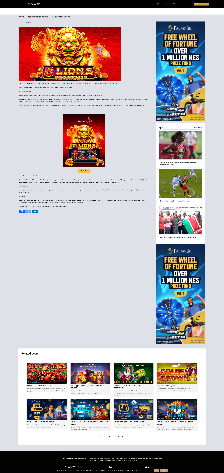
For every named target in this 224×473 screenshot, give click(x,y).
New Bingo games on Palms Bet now (130, 422)
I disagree (164, 470)
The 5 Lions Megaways (27, 83)
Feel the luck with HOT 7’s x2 (39, 385)
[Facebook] (22, 211)
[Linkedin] (35, 211)
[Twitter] (28, 211)
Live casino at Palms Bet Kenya (40, 422)
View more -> (198, 127)
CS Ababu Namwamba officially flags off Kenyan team (178, 237)
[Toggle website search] (130, 11)
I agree (156, 470)
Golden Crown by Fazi (166, 385)
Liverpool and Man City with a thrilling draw (174, 201)
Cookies (112, 467)
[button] (180, 71)
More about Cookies (147, 470)
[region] (180, 71)
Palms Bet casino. (61, 206)
